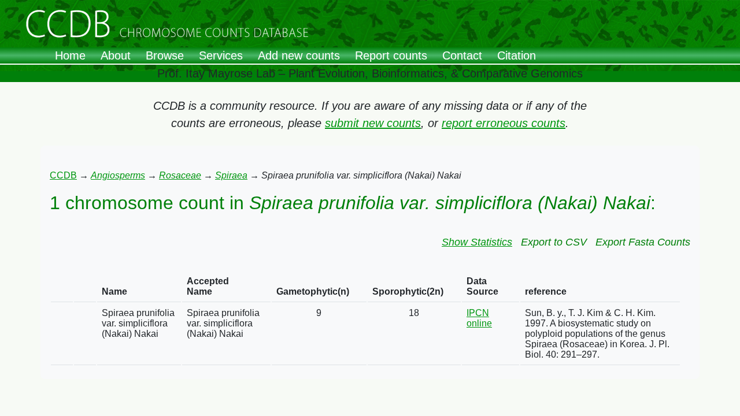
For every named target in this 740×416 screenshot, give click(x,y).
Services (221, 55)
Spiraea (231, 175)
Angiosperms (118, 175)
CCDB (63, 175)
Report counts (391, 55)
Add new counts (299, 55)
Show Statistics (477, 242)
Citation (516, 55)
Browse (165, 55)
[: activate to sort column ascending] (62, 287)
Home (70, 55)
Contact (462, 55)
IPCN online (479, 318)
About (116, 55)
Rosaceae (180, 175)
